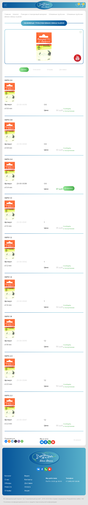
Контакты (28, 479)
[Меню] (6, 5)
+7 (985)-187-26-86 (72, 481)
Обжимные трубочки (57, 14)
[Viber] (18, 441)
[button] (80, 32)
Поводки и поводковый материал (34, 14)
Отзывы (8, 491)
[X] (15, 441)
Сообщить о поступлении (68, 110)
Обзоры (8, 483)
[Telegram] (12, 441)
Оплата (27, 487)
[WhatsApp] (22, 441)
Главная (8, 14)
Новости (8, 487)
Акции (26, 491)
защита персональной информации (43, 502)
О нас (7, 479)
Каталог (16, 14)
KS (83, 499)
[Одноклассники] (9, 441)
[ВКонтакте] (6, 441)
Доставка (28, 483)
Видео (27, 476)
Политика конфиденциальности (15, 502)
